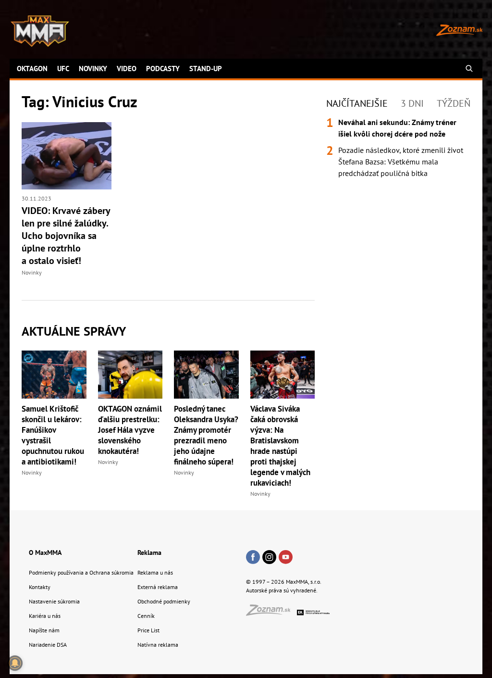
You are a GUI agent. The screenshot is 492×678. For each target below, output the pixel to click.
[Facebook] (253, 558)
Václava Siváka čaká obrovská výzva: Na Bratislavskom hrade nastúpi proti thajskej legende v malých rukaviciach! (280, 445)
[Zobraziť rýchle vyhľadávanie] (469, 68)
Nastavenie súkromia (54, 601)
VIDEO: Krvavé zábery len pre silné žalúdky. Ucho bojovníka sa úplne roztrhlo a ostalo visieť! (66, 235)
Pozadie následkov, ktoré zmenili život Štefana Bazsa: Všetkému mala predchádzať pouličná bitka (400, 161)
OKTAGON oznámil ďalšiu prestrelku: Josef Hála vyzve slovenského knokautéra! (130, 429)
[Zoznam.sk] (271, 612)
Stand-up (205, 68)
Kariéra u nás (45, 615)
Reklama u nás (155, 572)
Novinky (93, 68)
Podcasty (163, 68)
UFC (63, 68)
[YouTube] (286, 558)
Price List (148, 630)
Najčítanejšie (357, 103)
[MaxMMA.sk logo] (40, 31)
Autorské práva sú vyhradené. (282, 590)
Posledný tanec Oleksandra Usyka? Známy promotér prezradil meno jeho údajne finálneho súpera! (206, 435)
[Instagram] (269, 558)
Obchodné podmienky (163, 601)
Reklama (149, 552)
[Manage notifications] (15, 663)
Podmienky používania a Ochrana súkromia (81, 572)
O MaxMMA (45, 552)
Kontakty (39, 586)
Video (126, 68)
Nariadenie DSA (48, 644)
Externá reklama (157, 586)
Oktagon (32, 68)
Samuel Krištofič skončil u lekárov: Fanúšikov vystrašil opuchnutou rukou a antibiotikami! (53, 435)
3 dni (412, 103)
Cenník (146, 615)
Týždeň (453, 103)
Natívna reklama (157, 644)
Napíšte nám (44, 630)
